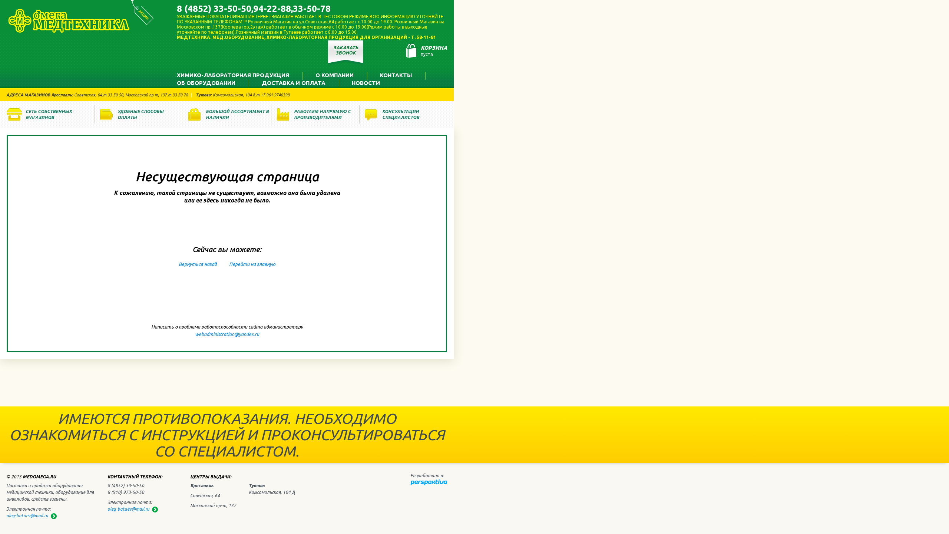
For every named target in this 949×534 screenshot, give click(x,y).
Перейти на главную (252, 264)
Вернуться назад (198, 264)
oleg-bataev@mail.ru (128, 509)
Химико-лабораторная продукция (233, 75)
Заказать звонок (345, 50)
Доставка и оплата (293, 83)
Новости (366, 83)
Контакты (396, 75)
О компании (334, 75)
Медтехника (69, 21)
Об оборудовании (206, 83)
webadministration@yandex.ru (227, 334)
